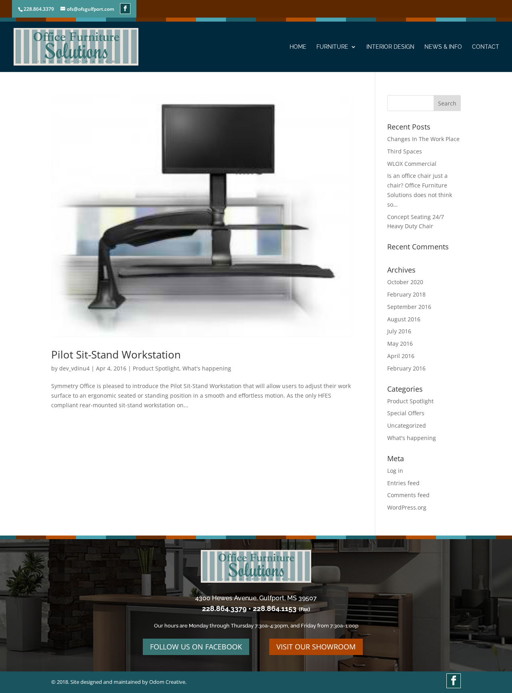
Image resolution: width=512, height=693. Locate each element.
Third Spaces (404, 151)
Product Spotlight (156, 368)
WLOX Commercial (411, 163)
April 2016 (400, 356)
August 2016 (403, 319)
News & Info (443, 47)
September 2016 (409, 307)
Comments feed (408, 495)
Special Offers (405, 413)
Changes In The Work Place (423, 139)
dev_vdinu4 (74, 368)
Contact (485, 47)
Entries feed (403, 483)
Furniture (332, 47)
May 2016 (400, 343)
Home (298, 47)
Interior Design (390, 47)
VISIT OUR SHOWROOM (316, 646)
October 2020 (405, 282)
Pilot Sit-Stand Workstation (116, 354)
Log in (395, 470)
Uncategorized (406, 425)
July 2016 (399, 331)
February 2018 (406, 294)
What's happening (206, 368)
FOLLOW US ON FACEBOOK (196, 646)
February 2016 (406, 368)
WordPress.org (406, 507)
